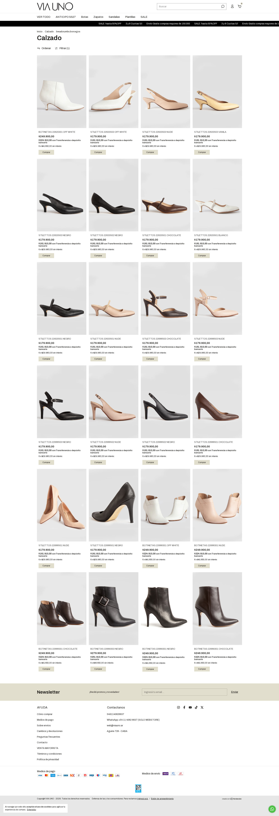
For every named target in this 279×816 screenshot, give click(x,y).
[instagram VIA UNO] (178, 707)
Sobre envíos (44, 725)
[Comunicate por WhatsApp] (272, 809)
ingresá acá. (142, 799)
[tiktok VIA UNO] (196, 707)
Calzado (49, 31)
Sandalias (114, 17)
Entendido (31, 810)
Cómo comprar (44, 714)
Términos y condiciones (49, 754)
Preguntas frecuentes (48, 737)
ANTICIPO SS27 (66, 17)
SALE (144, 17)
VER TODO (43, 17)
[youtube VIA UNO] (190, 707)
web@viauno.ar (115, 725)
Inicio (39, 31)
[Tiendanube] (232, 799)
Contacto (42, 742)
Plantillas (130, 17)
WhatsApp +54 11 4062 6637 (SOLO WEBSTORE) (133, 720)
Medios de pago (45, 720)
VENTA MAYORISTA (47, 748)
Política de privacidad (48, 759)
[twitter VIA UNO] (202, 707)
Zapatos (98, 17)
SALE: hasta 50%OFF (86, 23)
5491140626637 (115, 714)
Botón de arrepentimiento (162, 799)
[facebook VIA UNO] (184, 707)
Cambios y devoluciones (49, 731)
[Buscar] (223, 6)
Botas (84, 17)
